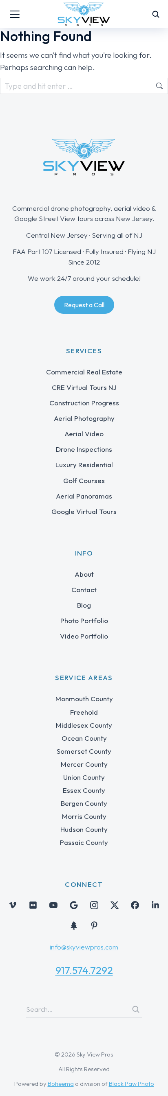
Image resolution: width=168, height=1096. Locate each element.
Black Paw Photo (131, 1083)
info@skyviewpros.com (84, 947)
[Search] (136, 1009)
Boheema (61, 1083)
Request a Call (84, 305)
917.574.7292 (84, 970)
